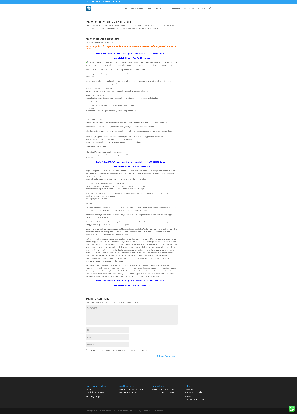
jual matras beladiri (123, 28)
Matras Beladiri (137, 8)
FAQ (184, 8)
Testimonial (202, 8)
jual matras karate (139, 28)
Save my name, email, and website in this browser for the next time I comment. (119, 350)
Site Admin (92, 25)
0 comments (153, 28)
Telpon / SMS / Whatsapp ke (163, 389)
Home (126, 8)
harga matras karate (133, 25)
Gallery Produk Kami (172, 8)
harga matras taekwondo (105, 28)
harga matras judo (117, 25)
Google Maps (95, 396)
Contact (191, 8)
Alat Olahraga (153, 8)
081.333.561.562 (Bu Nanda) (163, 392)
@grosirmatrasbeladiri (193, 392)
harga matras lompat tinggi (152, 25)
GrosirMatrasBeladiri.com (195, 399)
